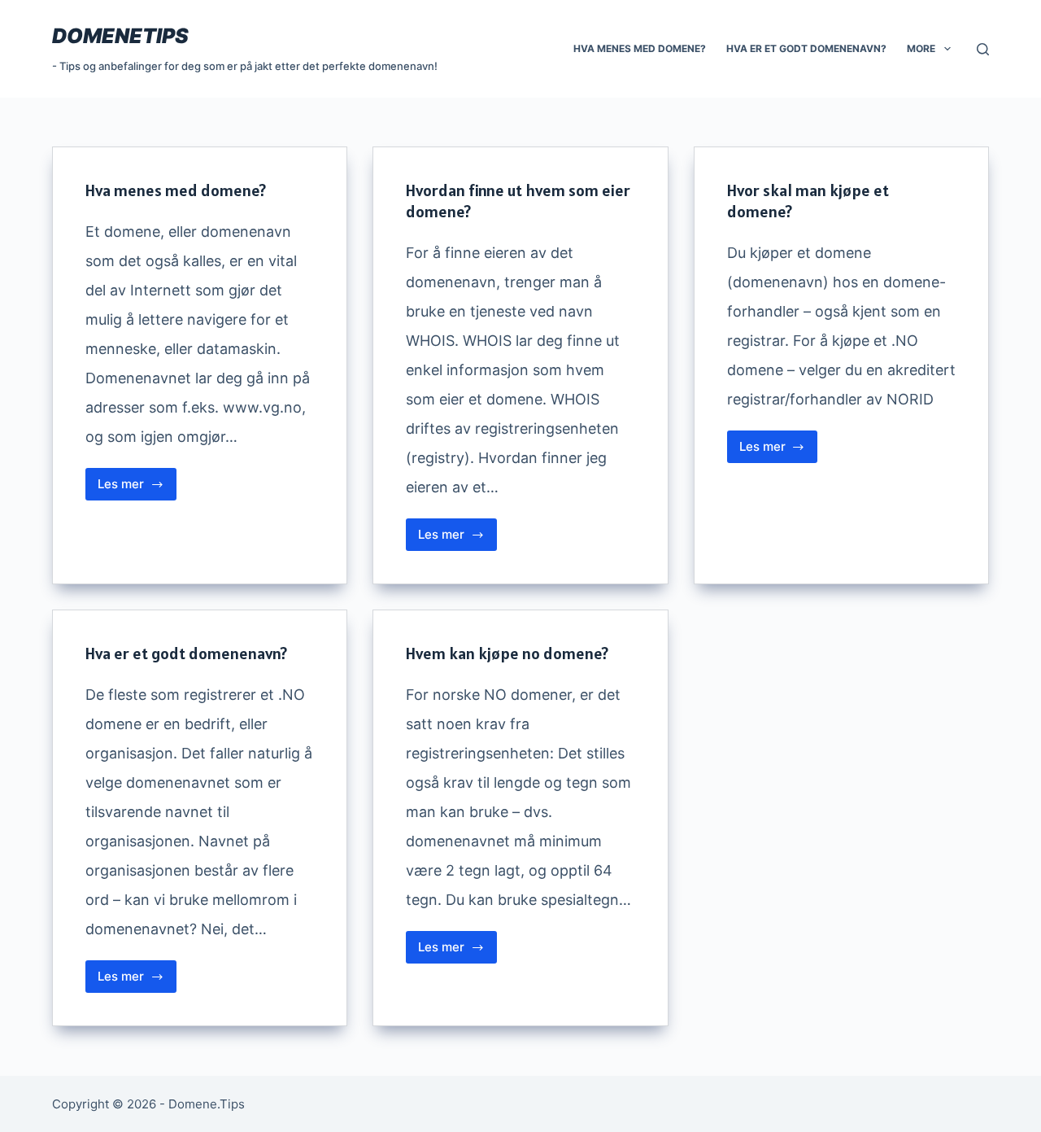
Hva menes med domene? (639, 48)
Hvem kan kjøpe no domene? (507, 653)
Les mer (137, 488)
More (921, 48)
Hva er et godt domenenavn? (806, 48)
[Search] (983, 49)
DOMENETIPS (120, 36)
